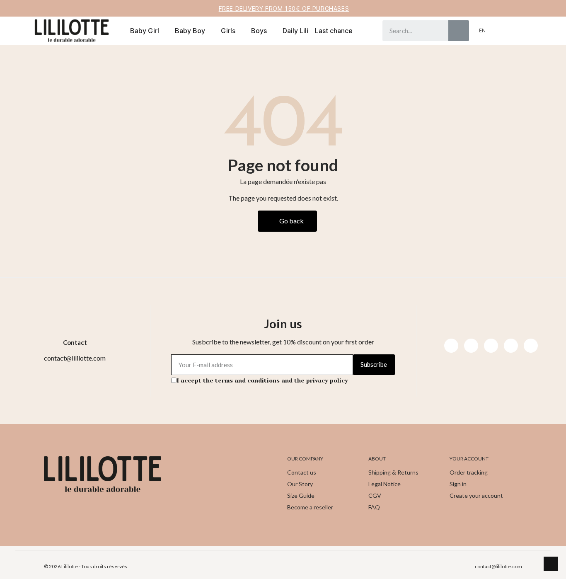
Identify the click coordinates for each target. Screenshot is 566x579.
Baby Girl (144, 31)
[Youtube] (491, 346)
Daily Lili (295, 31)
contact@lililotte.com (498, 566)
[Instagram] (471, 346)
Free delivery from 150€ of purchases (284, 8)
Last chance (334, 31)
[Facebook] (451, 346)
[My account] (500, 30)
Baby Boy (190, 31)
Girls (228, 31)
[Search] (458, 30)
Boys (259, 31)
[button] (514, 31)
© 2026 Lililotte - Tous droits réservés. (86, 566)
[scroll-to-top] (551, 564)
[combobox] (409, 30)
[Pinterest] (511, 346)
